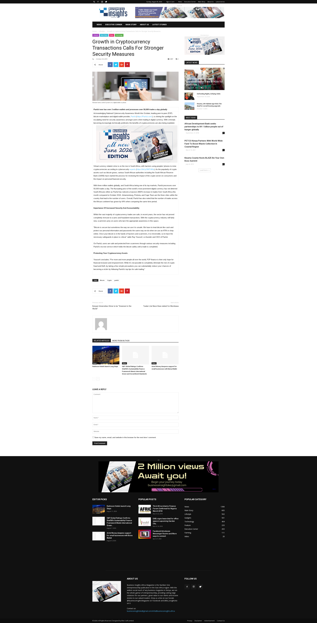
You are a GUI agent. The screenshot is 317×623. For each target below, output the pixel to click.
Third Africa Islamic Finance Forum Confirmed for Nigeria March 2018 (165, 508)
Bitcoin (102, 280)
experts (133, 169)
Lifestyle (102, 31)
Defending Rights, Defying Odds (208, 94)
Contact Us (221, 621)
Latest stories (220, 2)
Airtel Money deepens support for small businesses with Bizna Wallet (119, 535)
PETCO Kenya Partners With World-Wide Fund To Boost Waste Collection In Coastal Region (204, 143)
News (180, 2)
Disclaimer (198, 621)
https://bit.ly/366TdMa (145, 169)
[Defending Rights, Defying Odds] (189, 96)
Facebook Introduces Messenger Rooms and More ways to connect (165, 533)
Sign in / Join (170, 2)
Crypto (109, 280)
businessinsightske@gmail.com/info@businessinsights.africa (151, 611)
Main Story (201, 2)
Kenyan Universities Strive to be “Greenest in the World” (111, 307)
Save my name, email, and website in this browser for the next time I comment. (125, 437)
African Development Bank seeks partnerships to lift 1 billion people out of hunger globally (204, 126)
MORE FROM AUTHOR (121, 341)
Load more (204, 170)
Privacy (189, 621)
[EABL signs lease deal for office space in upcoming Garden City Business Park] (144, 521)
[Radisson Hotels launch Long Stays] (105, 355)
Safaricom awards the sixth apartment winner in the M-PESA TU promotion (204, 81)
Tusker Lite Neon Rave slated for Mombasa (161, 306)
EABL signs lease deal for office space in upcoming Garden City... (165, 521)
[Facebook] (98, 1)
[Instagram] (102, 1)
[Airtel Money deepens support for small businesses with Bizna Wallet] (165, 355)
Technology (119, 35)
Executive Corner (190, 2)
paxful (116, 280)
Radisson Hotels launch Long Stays (105, 366)
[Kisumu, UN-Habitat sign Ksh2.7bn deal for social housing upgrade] (189, 106)
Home (94, 31)
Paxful (133, 116)
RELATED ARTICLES (101, 341)
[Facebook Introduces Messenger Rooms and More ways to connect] (144, 534)
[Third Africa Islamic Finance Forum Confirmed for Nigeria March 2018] (144, 509)
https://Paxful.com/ (144, 116)
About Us (210, 2)
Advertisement (209, 621)
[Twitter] (106, 1)
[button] (94, 2)
